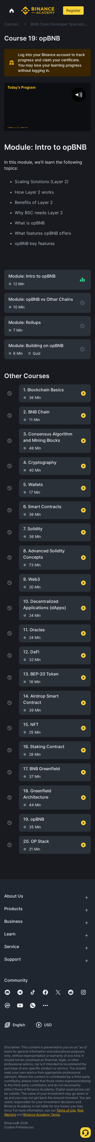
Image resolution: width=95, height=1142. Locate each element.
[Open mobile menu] (90, 10)
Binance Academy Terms (41, 1114)
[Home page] (38, 10)
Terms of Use (66, 1110)
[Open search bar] (58, 10)
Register (73, 10)
